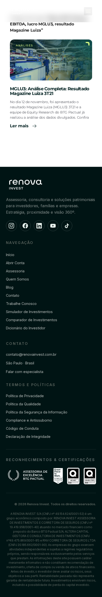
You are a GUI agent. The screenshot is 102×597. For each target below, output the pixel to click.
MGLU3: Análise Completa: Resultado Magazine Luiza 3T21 (49, 91)
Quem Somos (17, 279)
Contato (12, 295)
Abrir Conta (15, 263)
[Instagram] (11, 225)
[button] (88, 11)
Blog (9, 287)
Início (10, 255)
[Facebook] (25, 225)
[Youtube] (53, 225)
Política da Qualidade (23, 404)
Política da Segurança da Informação (36, 412)
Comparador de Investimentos (31, 320)
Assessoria (15, 271)
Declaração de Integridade (28, 436)
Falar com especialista (24, 372)
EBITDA (17, 24)
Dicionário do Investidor (25, 328)
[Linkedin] (39, 225)
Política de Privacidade (25, 396)
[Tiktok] (66, 225)
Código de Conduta (22, 428)
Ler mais (20, 125)
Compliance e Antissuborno (29, 420)
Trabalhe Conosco (21, 303)
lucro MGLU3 (39, 24)
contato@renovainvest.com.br (31, 354)
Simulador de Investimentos (29, 312)
